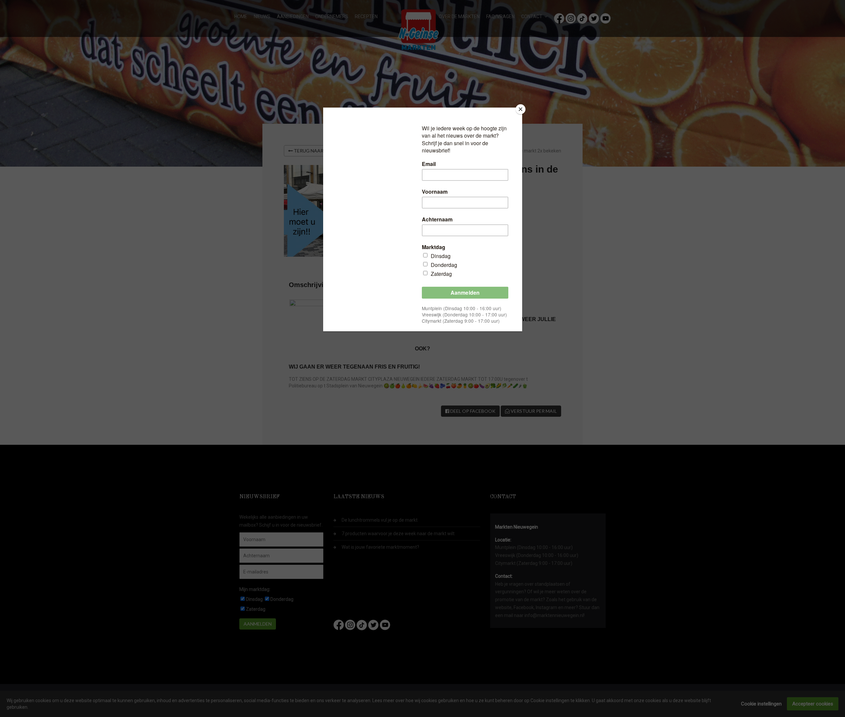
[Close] (520, 109)
